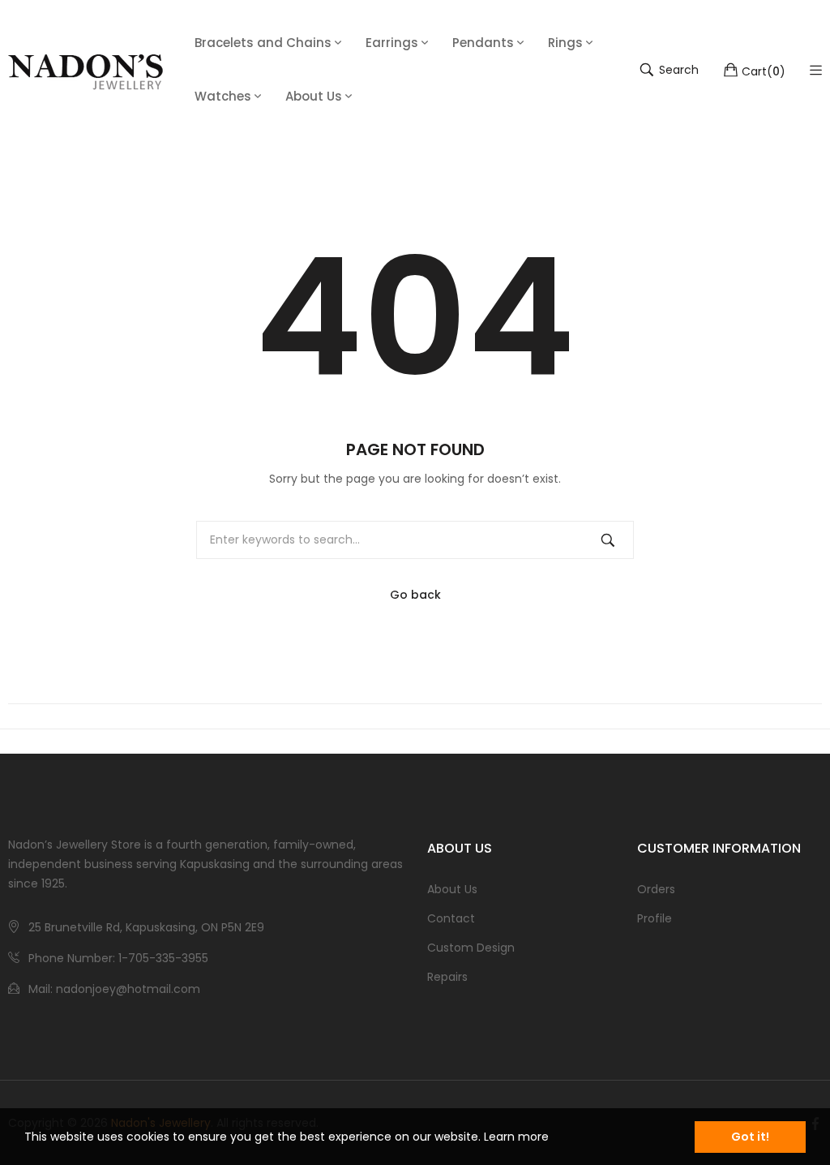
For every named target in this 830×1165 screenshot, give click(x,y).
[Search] (608, 540)
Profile (654, 918)
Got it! (750, 1136)
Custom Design (471, 947)
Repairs (447, 977)
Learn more (516, 1136)
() (763, 70)
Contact (451, 918)
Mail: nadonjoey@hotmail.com (114, 989)
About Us (452, 889)
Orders (656, 889)
